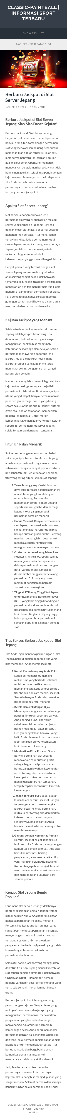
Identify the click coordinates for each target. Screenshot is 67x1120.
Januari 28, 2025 (15, 107)
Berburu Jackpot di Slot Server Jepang (29, 97)
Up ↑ (35, 1112)
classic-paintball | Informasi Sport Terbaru (33, 12)
